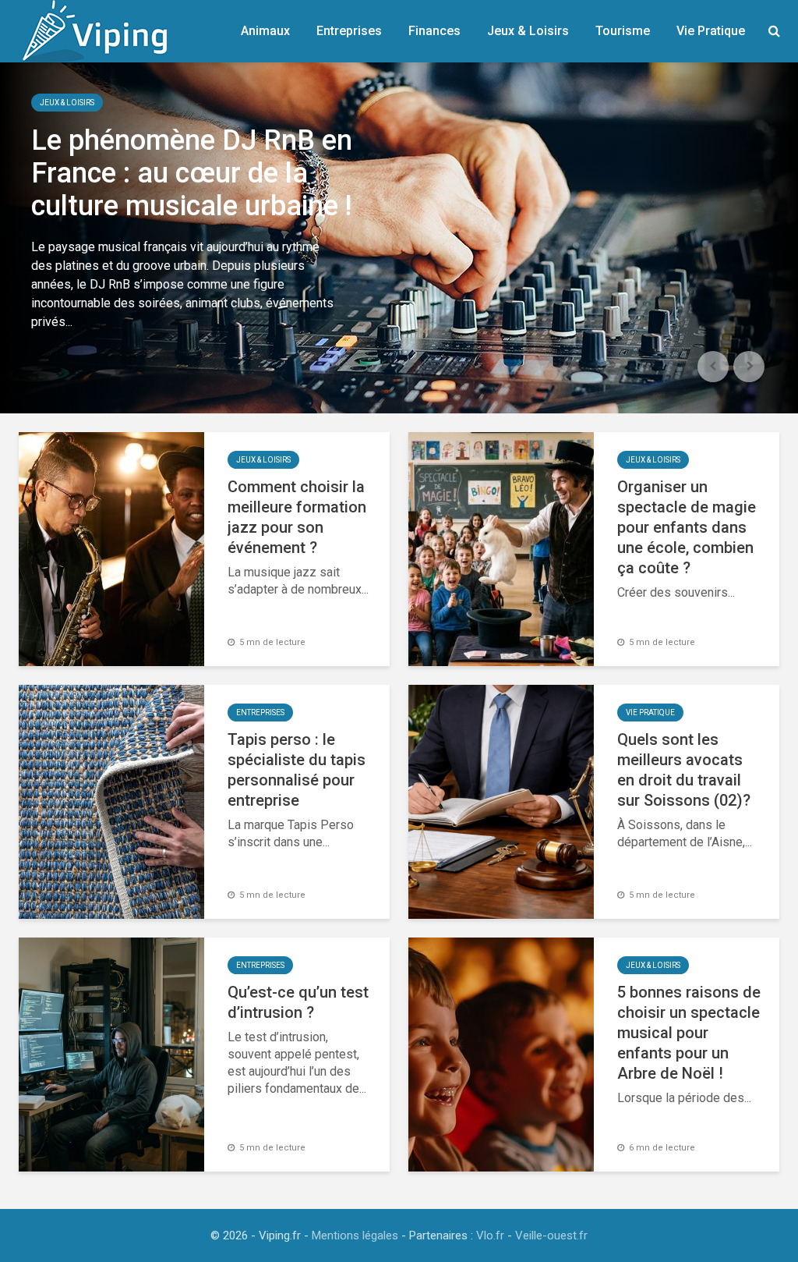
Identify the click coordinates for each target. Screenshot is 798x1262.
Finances (434, 30)
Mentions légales (355, 1235)
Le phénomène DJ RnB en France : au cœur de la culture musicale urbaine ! (191, 173)
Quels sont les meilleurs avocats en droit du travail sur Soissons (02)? (683, 770)
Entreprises (349, 30)
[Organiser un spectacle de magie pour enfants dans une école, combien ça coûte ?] (501, 548)
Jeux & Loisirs (528, 30)
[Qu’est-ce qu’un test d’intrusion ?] (111, 1053)
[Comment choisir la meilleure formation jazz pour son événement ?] (111, 548)
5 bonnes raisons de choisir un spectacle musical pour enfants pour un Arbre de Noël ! (689, 1033)
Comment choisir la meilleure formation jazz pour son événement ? (297, 517)
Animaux (265, 30)
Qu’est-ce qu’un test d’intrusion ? (298, 1002)
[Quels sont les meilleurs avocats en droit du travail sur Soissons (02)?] (501, 800)
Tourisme (622, 30)
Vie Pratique (710, 30)
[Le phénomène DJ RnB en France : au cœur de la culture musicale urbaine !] (399, 237)
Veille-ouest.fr (551, 1235)
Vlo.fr (490, 1235)
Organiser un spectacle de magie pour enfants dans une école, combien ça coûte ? (686, 527)
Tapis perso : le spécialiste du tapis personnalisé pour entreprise (296, 770)
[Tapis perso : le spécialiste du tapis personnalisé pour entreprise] (111, 800)
